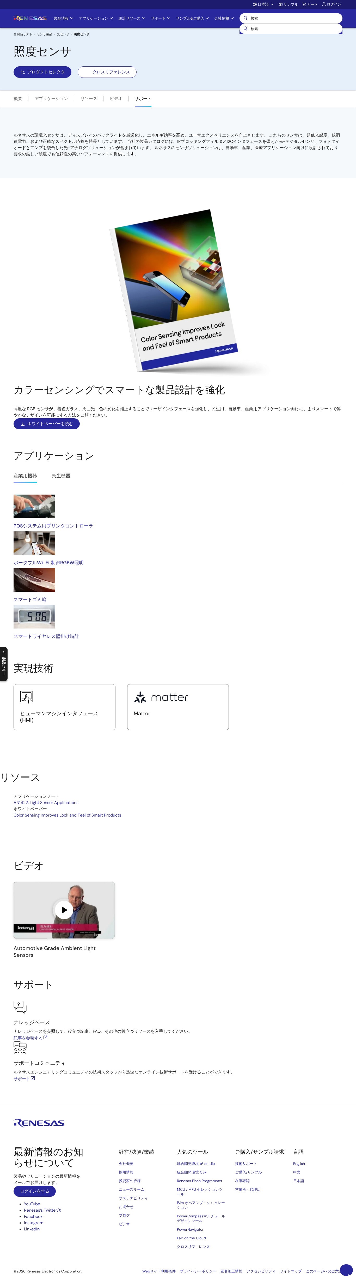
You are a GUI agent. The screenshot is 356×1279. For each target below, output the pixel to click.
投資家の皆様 (130, 1180)
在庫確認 (242, 1180)
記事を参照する (28, 1038)
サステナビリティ (133, 1198)
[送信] (245, 28)
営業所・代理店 (248, 1189)
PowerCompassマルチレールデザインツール (201, 1218)
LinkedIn (32, 1229)
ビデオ (116, 98)
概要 (18, 98)
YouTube (32, 1204)
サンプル (291, 4)
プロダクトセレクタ (46, 72)
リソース (89, 98)
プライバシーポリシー (198, 1271)
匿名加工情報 (231, 1271)
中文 (296, 1172)
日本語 (298, 1180)
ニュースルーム (131, 1189)
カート (312, 4)
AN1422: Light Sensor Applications (46, 802)
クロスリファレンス (111, 72)
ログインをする (34, 1191)
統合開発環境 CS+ (192, 1172)
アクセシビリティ (261, 1271)
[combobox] (291, 29)
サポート (143, 98)
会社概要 (126, 1163)
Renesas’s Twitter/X (42, 1210)
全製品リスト (23, 34)
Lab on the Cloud (191, 1238)
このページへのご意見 (324, 1271)
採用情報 (126, 1172)
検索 (291, 18)
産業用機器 (25, 476)
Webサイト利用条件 (159, 1271)
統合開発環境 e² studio (196, 1163)
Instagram (33, 1222)
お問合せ (126, 1206)
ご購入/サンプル (248, 1172)
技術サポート (246, 1163)
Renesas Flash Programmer (199, 1180)
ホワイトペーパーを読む (50, 423)
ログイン (334, 4)
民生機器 (61, 476)
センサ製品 (44, 34)
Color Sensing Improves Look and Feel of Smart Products (67, 815)
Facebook (33, 1216)
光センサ (63, 34)
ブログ (124, 1215)
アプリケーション (51, 98)
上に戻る (348, 1274)
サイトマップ (291, 1271)
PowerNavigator (190, 1229)
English (299, 1163)
